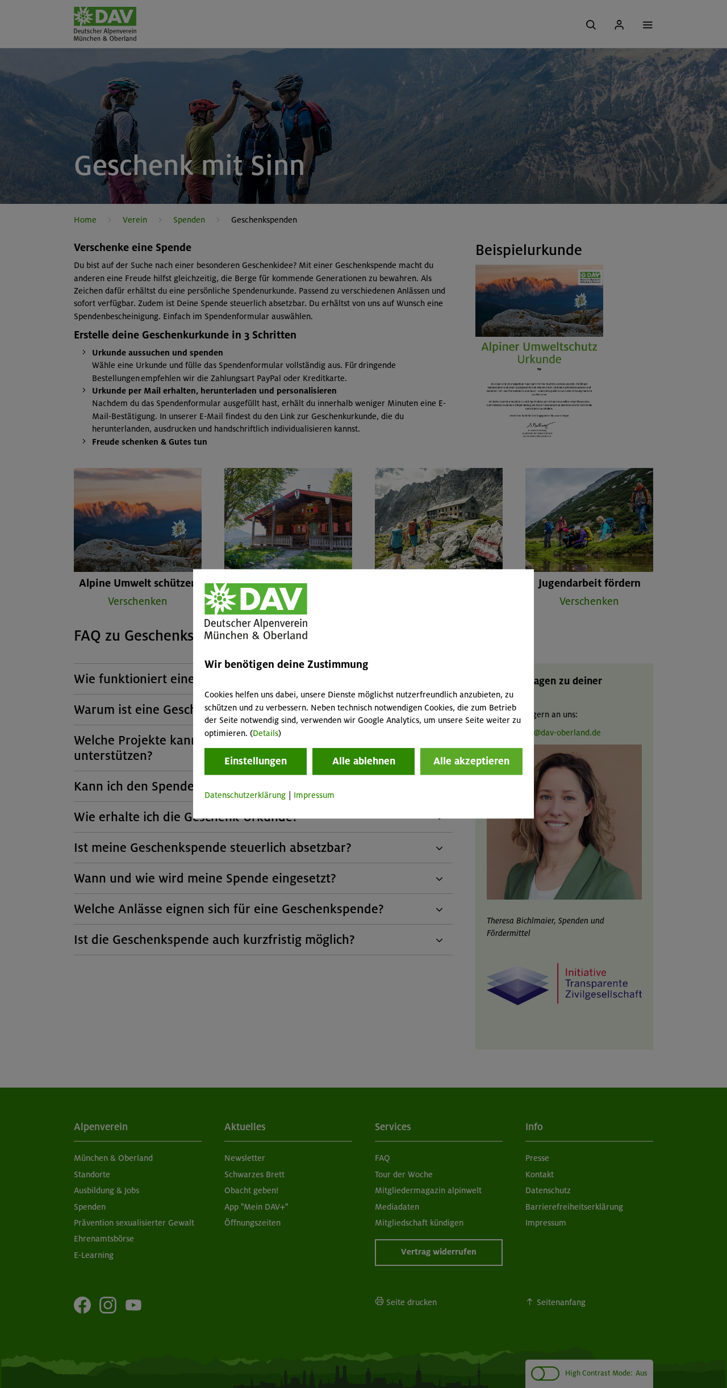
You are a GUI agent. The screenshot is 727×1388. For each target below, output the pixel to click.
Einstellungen (255, 761)
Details (265, 733)
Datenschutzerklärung (245, 795)
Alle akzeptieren (471, 761)
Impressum (314, 795)
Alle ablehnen (363, 761)
